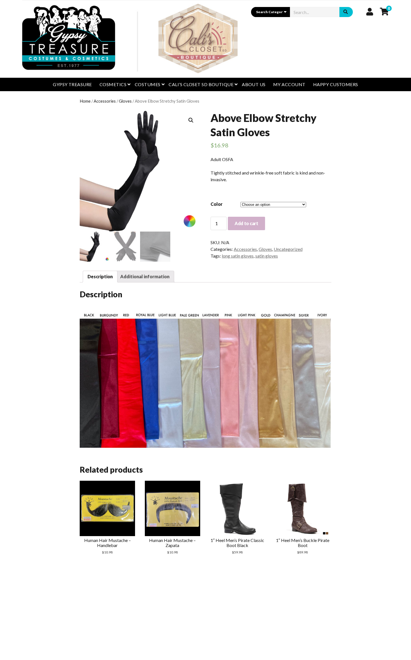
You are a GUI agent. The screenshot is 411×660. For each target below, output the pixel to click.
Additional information (144, 276)
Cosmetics (113, 84)
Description (100, 276)
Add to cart (246, 223)
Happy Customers (335, 84)
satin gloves (266, 255)
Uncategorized (288, 249)
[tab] (100, 276)
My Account (289, 84)
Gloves (125, 100)
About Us (254, 84)
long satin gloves (238, 255)
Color (217, 204)
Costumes (147, 84)
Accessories (105, 100)
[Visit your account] (369, 11)
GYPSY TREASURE (72, 84)
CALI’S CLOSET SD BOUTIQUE (201, 84)
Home (85, 100)
